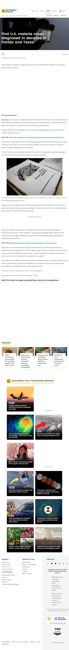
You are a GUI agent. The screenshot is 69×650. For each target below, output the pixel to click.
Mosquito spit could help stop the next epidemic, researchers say (34, 243)
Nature (13, 16)
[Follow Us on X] (67, 563)
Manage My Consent (8, 575)
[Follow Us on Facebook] (48, 563)
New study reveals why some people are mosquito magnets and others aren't (36, 137)
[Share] (2, 54)
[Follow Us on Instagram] (52, 563)
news (7, 16)
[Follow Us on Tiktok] (59, 563)
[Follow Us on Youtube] (56, 563)
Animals (19, 16)
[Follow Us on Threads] (63, 563)
